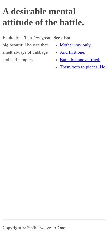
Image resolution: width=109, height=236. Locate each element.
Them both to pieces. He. (83, 66)
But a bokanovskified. (80, 59)
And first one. (72, 52)
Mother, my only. (76, 44)
